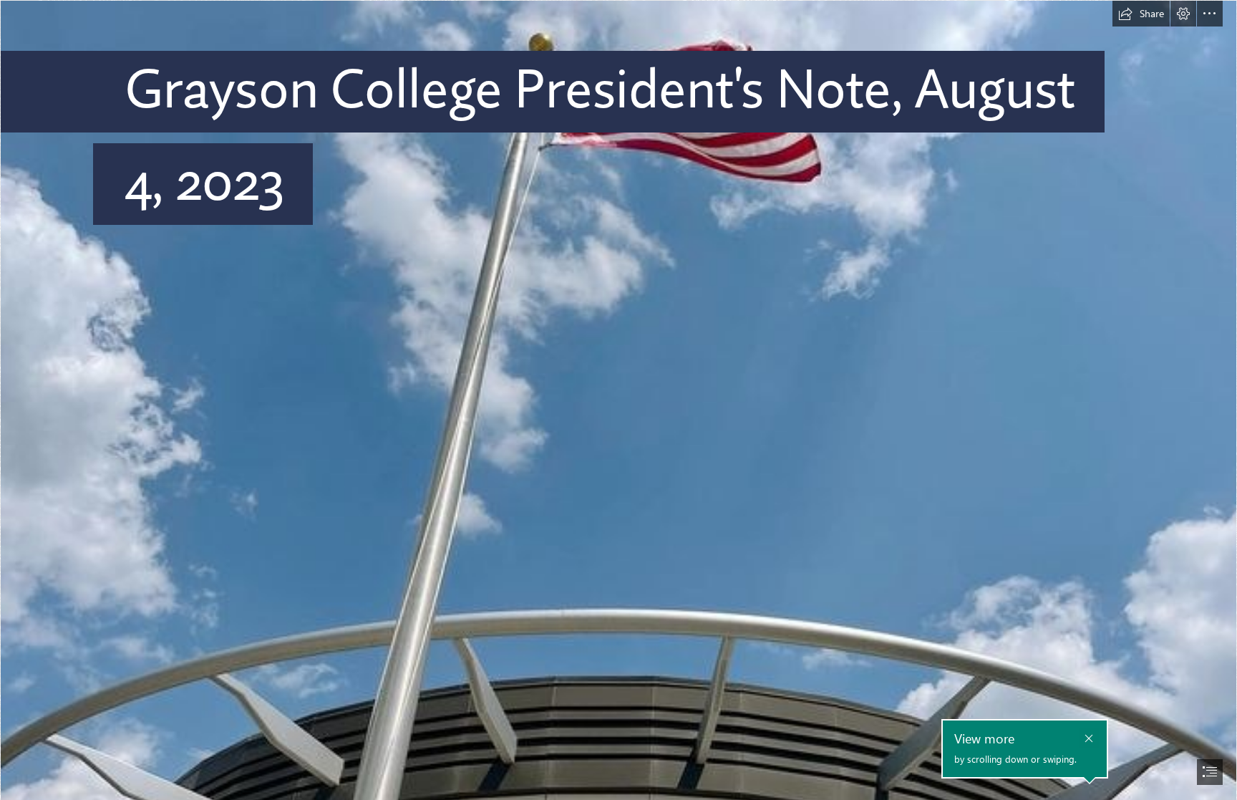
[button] (1141, 13)
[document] (618, 400)
